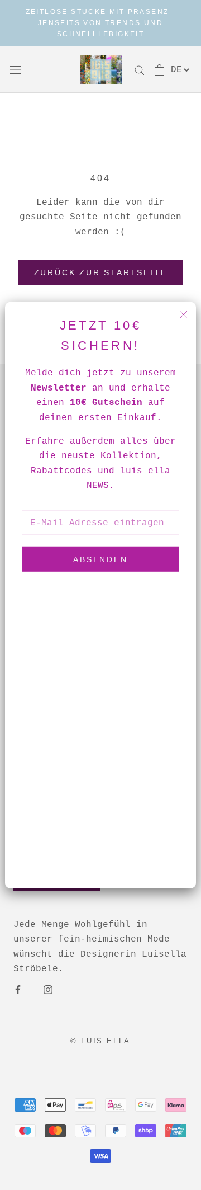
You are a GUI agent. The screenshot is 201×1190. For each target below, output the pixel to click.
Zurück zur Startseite (101, 272)
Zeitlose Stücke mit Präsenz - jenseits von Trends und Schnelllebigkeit (101, 23)
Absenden (100, 559)
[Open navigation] (15, 69)
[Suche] (140, 69)
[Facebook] (17, 989)
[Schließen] (183, 314)
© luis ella (100, 1041)
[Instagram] (48, 989)
